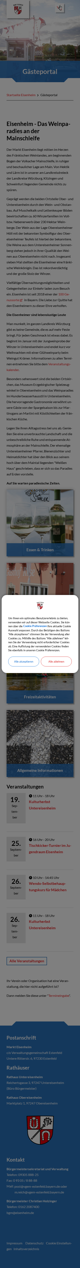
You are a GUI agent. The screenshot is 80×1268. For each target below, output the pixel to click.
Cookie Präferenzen (35, 626)
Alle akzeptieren (23, 661)
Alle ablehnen (56, 661)
